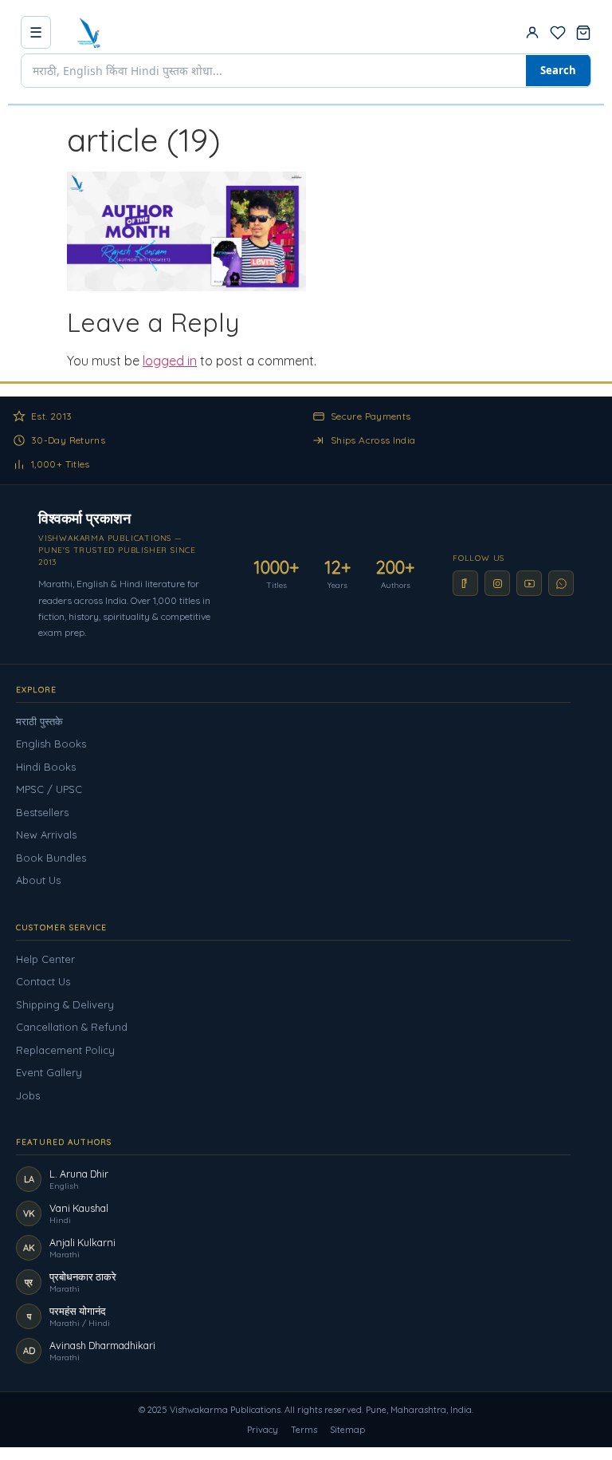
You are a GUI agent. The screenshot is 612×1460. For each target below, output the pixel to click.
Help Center (45, 959)
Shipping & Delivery (65, 1004)
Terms (304, 1429)
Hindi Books (46, 766)
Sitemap (347, 1429)
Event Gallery (49, 1072)
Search (558, 70)
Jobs (28, 1095)
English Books (51, 743)
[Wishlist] (558, 33)
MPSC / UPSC (49, 789)
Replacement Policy (65, 1050)
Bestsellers (42, 812)
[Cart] (583, 33)
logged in (170, 361)
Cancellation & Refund (72, 1026)
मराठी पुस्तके (39, 721)
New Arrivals (46, 834)
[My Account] (532, 33)
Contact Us (43, 981)
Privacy (262, 1429)
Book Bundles (51, 857)
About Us (38, 880)
